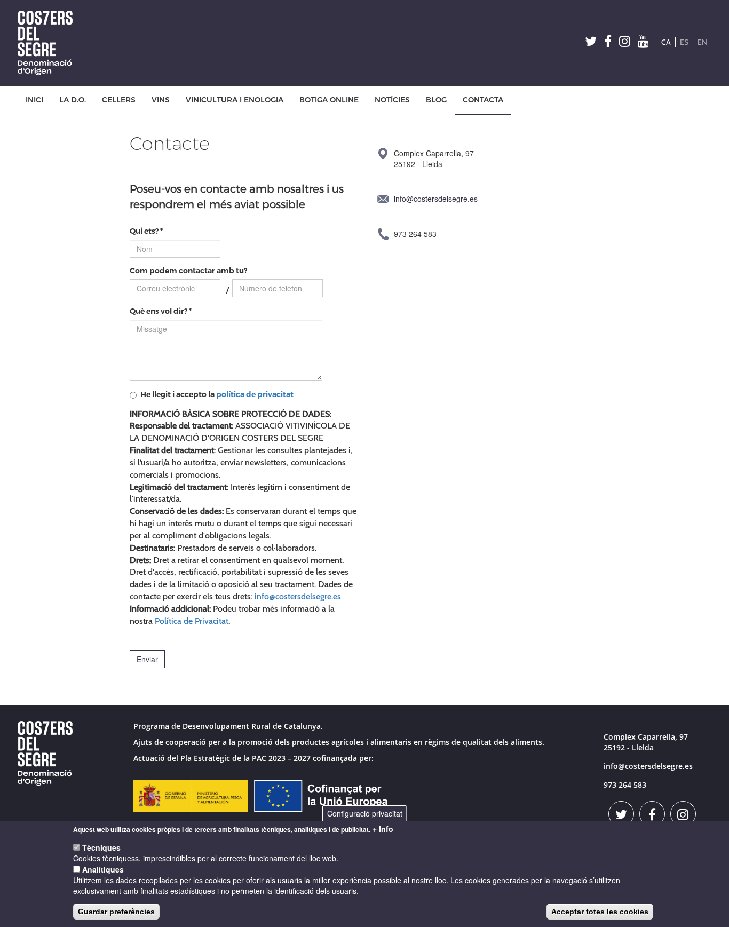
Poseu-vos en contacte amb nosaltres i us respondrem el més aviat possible (237, 196)
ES (684, 42)
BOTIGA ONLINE (329, 100)
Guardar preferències (116, 911)
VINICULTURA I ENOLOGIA (234, 100)
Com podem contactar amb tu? (188, 271)
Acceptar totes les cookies (599, 911)
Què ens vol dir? (161, 311)
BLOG (436, 100)
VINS (161, 100)
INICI (34, 100)
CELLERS (119, 100)
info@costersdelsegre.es (298, 596)
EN (702, 42)
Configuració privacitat (364, 813)
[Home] (49, 43)
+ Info (383, 828)
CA (666, 42)
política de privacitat (255, 395)
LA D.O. (72, 100)
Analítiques (103, 869)
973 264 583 (625, 785)
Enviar (147, 659)
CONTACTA (483, 100)
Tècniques (101, 847)
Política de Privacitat (191, 621)
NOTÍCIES (392, 100)
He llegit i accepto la (217, 395)
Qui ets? (146, 231)
